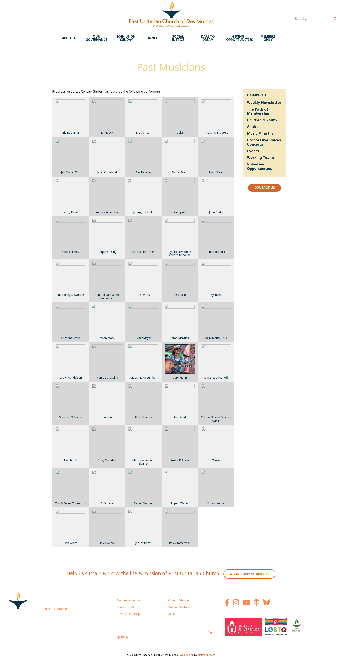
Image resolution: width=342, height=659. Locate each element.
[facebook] (228, 604)
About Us (70, 38)
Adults (252, 126)
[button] (335, 18)
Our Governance (96, 38)
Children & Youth (262, 120)
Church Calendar (178, 600)
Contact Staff (125, 607)
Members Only (268, 38)
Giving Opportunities (239, 38)
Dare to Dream (208, 38)
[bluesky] (266, 604)
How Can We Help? (129, 614)
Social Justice (178, 38)
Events (253, 150)
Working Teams (261, 157)
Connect (152, 38)
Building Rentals (178, 607)
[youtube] (247, 604)
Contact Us (264, 187)
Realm (172, 614)
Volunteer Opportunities (259, 166)
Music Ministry (260, 133)
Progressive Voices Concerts (264, 142)
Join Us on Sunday (126, 38)
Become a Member (129, 600)
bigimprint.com (206, 655)
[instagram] (237, 604)
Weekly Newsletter (264, 102)
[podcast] (258, 604)
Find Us (46, 609)
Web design (187, 655)
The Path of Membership (258, 111)
